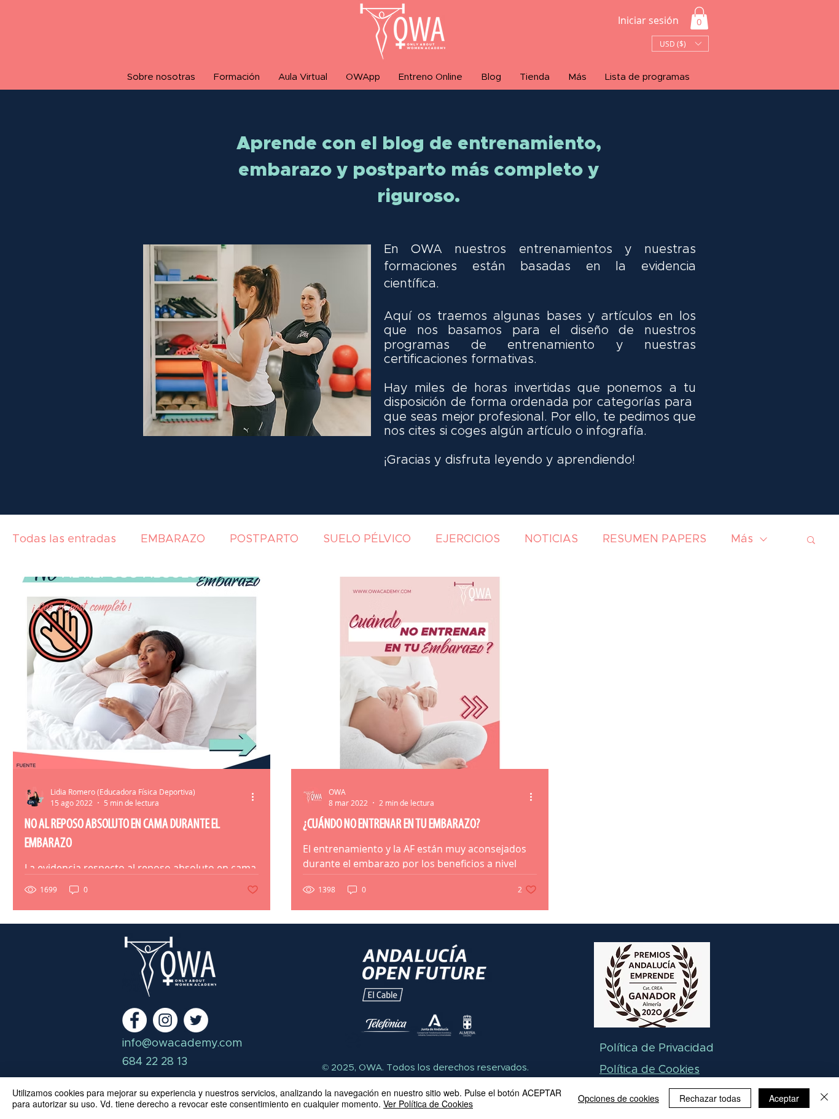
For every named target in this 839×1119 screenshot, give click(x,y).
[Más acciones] (256, 796)
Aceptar (784, 1098)
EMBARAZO (173, 539)
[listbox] (680, 44)
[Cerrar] (824, 1098)
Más (742, 539)
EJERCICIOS (467, 539)
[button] (699, 18)
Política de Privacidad (656, 1048)
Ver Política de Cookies (428, 1104)
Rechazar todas (710, 1098)
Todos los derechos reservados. (456, 1067)
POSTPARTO (264, 539)
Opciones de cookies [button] (618, 1098)
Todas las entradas (64, 539)
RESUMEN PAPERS (654, 539)
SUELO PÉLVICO (367, 539)
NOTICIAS (551, 539)
